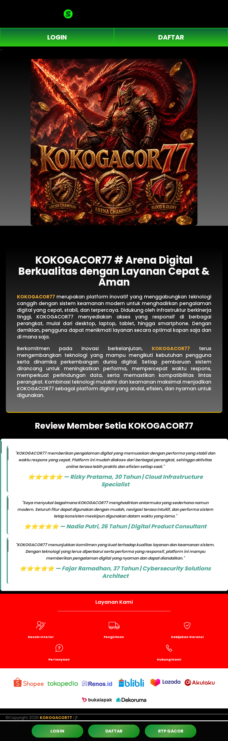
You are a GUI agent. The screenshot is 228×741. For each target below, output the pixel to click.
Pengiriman (114, 637)
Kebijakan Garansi (187, 637)
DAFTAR (171, 37)
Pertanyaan (59, 659)
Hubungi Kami (169, 659)
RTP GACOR (170, 731)
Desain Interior (41, 637)
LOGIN (57, 37)
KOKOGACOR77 (36, 296)
